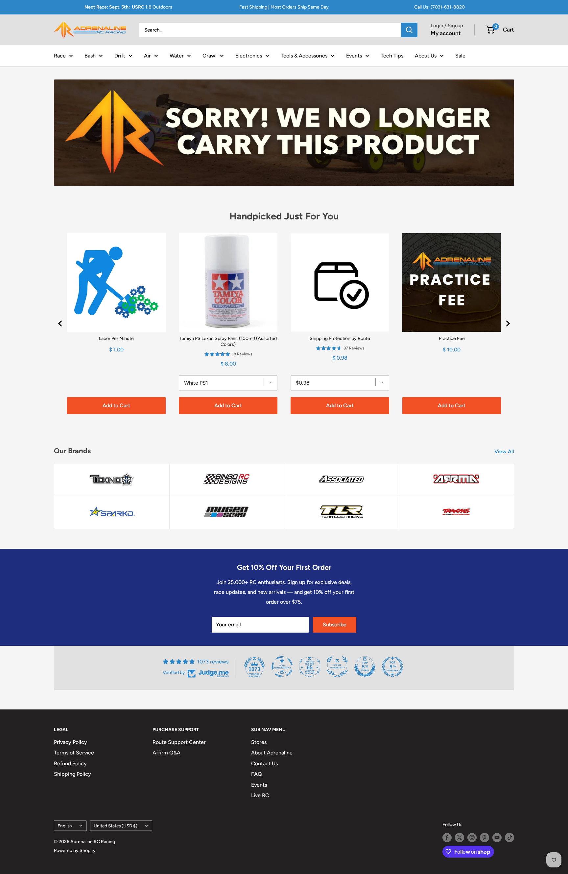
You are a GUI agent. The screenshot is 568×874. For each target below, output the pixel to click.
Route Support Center (179, 742)
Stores (259, 742)
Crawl (209, 55)
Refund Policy (70, 763)
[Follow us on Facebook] (447, 837)
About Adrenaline (272, 753)
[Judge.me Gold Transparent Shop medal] (282, 666)
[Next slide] (507, 323)
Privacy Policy (70, 742)
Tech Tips (392, 55)
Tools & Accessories (304, 55)
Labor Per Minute (116, 338)
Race (60, 55)
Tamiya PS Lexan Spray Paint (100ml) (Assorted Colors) (228, 341)
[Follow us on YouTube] (497, 837)
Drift (119, 55)
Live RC (260, 795)
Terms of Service (74, 753)
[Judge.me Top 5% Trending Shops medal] (392, 666)
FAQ (256, 774)
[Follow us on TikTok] (509, 837)
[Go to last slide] (60, 323)
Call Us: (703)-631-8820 (439, 7)
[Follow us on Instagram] (472, 837)
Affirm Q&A (166, 753)
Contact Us (264, 763)
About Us (426, 55)
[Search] (409, 30)
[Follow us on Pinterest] (484, 837)
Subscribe (334, 624)
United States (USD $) (115, 825)
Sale (460, 55)
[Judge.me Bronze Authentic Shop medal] (337, 666)
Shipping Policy (72, 774)
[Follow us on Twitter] (459, 837)
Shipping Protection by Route (340, 338)
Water (177, 55)
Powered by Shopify (75, 850)
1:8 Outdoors (128, 7)
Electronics (248, 55)
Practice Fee (452, 338)
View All (504, 451)
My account (446, 33)
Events (354, 55)
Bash (90, 55)
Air (147, 55)
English (65, 825)
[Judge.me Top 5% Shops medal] (364, 666)
